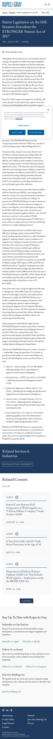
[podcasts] (11, 710)
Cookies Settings (23, 125)
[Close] (48, 109)
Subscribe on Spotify (31, 641)
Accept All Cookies (36, 132)
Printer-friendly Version (14, 52)
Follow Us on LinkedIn (12, 666)
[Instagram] (3, 710)
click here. (19, 119)
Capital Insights (24, 435)
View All (5, 486)
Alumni (31, 715)
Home (5, 12)
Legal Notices (8, 723)
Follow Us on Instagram (36, 666)
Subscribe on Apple (10, 641)
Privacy (30, 723)
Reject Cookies (17, 132)
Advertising (7, 715)
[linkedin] (7, 710)
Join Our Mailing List (11, 691)
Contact (5, 727)
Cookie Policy (8, 719)
